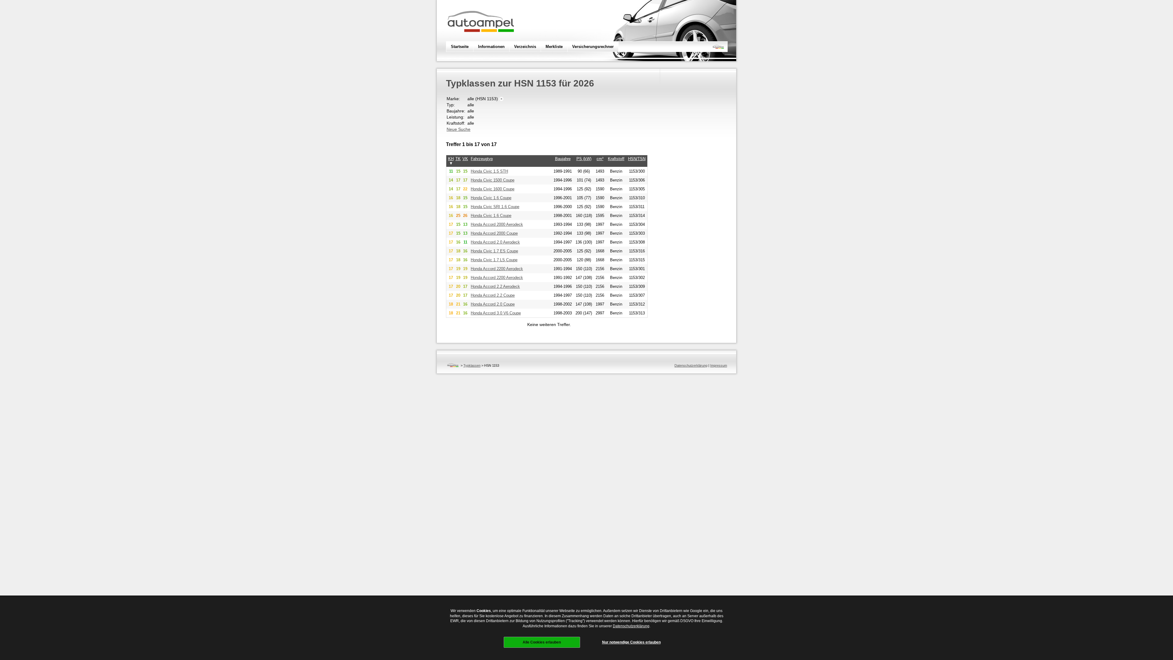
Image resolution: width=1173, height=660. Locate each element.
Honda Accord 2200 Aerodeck (497, 268)
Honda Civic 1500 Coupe (492, 180)
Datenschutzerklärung (690, 365)
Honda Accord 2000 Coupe (494, 233)
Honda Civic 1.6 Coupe (491, 198)
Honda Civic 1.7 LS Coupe (494, 260)
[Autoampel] (481, 38)
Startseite (460, 46)
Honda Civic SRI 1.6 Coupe (495, 206)
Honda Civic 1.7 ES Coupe (494, 251)
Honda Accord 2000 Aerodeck (497, 224)
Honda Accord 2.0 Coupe (493, 304)
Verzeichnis (525, 46)
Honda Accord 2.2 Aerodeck (495, 286)
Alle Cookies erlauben (542, 642)
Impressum (718, 365)
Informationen (491, 46)
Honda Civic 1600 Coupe (492, 189)
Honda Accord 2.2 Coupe (493, 295)
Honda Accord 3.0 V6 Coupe (496, 313)
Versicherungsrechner (593, 46)
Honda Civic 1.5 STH (489, 171)
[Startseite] (453, 365)
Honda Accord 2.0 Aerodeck (495, 242)
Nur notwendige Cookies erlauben (631, 642)
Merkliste (554, 46)
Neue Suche (458, 129)
